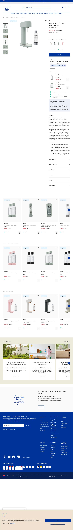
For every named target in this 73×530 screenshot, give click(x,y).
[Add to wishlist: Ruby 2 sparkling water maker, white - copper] (38, 295)
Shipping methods (44, 424)
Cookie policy (19, 476)
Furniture (13, 13)
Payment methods (44, 422)
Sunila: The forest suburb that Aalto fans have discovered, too (16, 363)
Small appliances (15, 17)
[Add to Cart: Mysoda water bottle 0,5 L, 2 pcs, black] (38, 280)
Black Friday (64, 454)
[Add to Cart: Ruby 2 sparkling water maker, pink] (19, 328)
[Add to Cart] (67, 79)
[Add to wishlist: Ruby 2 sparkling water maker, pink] (19, 295)
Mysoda (50, 20)
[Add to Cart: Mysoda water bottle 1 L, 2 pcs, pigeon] (19, 232)
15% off (33, 0)
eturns (57, 94)
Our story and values (53, 419)
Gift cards (63, 450)
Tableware (52, 455)
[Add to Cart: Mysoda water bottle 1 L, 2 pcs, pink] (19, 280)
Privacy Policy (12, 523)
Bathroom (46, 13)
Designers (56, 11)
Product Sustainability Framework (53, 425)
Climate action (53, 428)
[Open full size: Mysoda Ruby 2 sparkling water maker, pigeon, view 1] (29, 34)
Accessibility (25, 476)
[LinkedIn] (18, 457)
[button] (62, 7)
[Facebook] (9, 457)
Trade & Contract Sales (65, 420)
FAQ (41, 428)
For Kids (60, 13)
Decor (29, 13)
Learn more (40, 403)
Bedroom (41, 13)
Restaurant (42, 449)
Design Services (46, 11)
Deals (28, 11)
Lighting (17, 13)
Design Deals (64, 452)
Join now (41, 407)
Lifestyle (55, 13)
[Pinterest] (13, 457)
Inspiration (33, 11)
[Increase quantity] (55, 49)
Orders (41, 420)
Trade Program (64, 423)
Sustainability (53, 422)
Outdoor (51, 13)
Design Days (17, 11)
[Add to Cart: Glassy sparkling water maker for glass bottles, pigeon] (56, 232)
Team (62, 425)
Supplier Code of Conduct (54, 434)
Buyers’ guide (53, 437)
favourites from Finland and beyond (60, 109)
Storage (33, 13)
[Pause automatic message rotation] (50, 1)
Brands (51, 11)
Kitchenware (8, 17)
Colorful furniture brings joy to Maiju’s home (42, 363)
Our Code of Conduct (53, 431)
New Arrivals (23, 11)
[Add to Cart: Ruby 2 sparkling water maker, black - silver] (56, 328)
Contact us (42, 430)
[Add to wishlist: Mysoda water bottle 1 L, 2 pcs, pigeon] (19, 200)
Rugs (37, 13)
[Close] (24, 509)
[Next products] (69, 210)
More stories (67, 341)
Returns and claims (44, 426)
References (63, 427)
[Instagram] (4, 457)
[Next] (69, 363)
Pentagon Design (52, 27)
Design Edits (64, 448)
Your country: (6, 429)
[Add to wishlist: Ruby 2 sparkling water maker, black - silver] (56, 295)
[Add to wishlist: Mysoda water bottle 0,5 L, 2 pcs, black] (38, 247)
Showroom (42, 447)
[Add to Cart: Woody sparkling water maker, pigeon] (38, 232)
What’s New (53, 445)
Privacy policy (40, 474)
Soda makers (23, 17)
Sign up (27, 425)
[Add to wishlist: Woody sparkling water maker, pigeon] (38, 200)
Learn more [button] (52, 68)
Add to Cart (59, 54)
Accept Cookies (58, 520)
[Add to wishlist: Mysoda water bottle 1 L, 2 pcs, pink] (19, 247)
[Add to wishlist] (46, 21)
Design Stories (39, 11)
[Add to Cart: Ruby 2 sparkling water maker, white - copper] (38, 328)
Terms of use (33, 474)
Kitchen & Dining (23, 13)
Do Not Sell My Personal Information (23, 474)
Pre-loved (42, 451)
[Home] (3, 17)
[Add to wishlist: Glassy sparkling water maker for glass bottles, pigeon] (56, 200)
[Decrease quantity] (50, 49)
